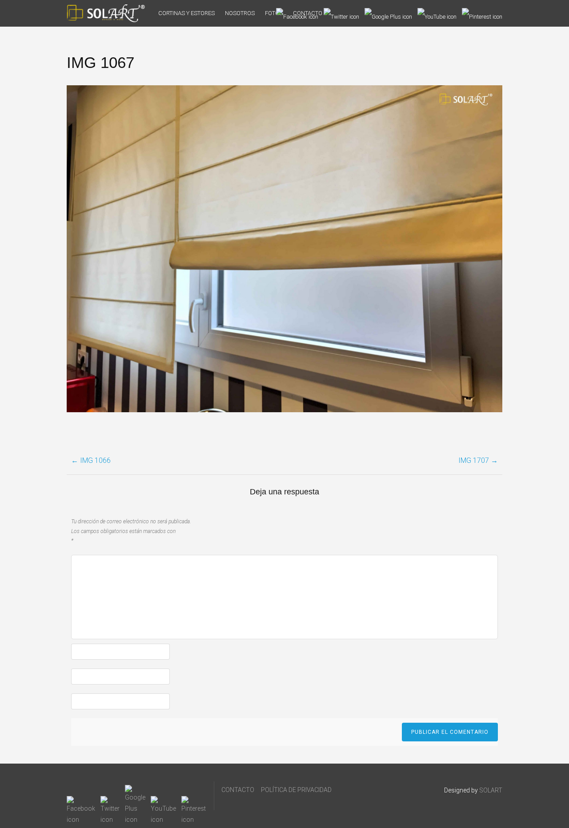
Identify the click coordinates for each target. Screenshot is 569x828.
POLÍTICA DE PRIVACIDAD (296, 789)
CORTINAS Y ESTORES (186, 13)
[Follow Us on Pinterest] (482, 13)
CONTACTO (237, 789)
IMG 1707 (478, 460)
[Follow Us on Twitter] (341, 13)
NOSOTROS (240, 13)
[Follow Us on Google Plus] (388, 13)
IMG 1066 (91, 460)
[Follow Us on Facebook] (297, 13)
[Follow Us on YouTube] (437, 13)
